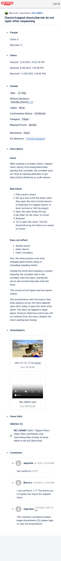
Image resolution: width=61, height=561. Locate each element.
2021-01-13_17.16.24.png (28, 363)
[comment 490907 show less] (13, 509)
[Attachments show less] (7, 330)
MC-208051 (37, 13)
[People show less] (7, 32)
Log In (56, 4)
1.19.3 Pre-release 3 (35, 139)
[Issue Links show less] (7, 416)
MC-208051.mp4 (27, 402)
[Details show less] (7, 86)
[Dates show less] (7, 55)
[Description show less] (7, 149)
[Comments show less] (7, 453)
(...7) (31, 102)
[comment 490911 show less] (13, 463)
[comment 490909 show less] (13, 483)
